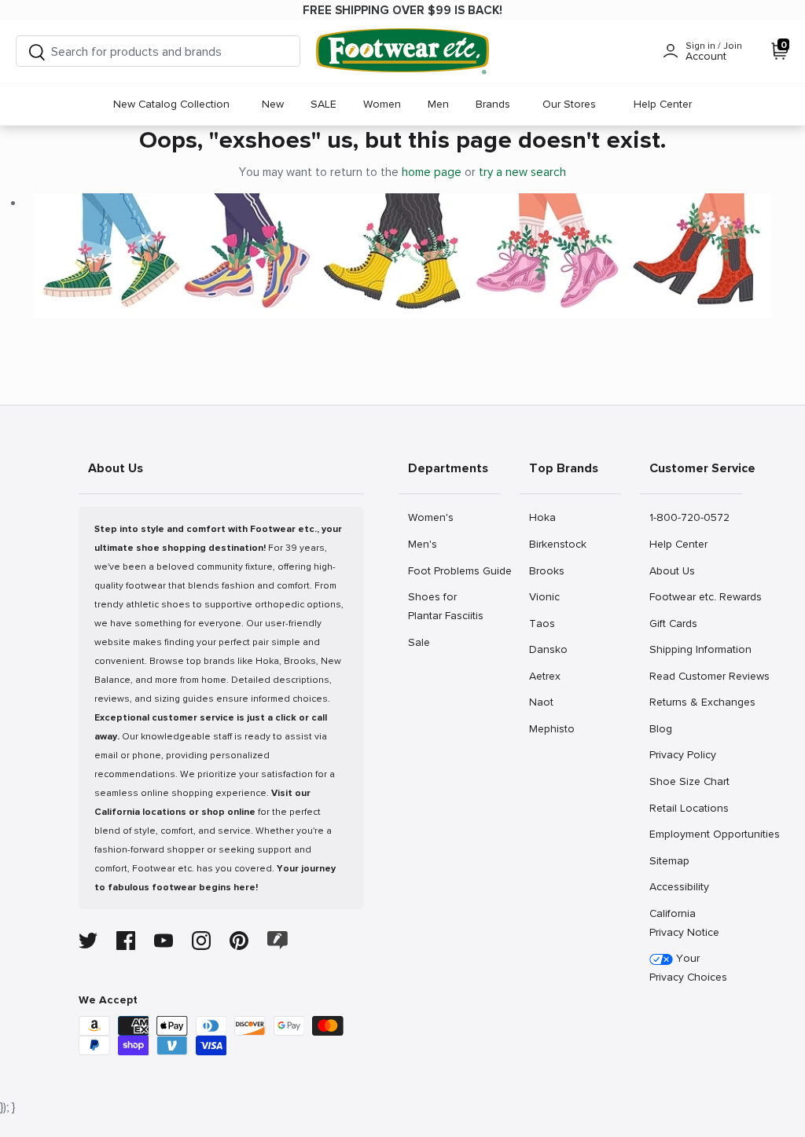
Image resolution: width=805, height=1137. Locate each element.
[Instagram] (201, 940)
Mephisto (551, 728)
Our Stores (569, 104)
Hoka (546, 517)
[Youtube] (163, 940)
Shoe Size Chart (689, 781)
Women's (430, 517)
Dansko (548, 649)
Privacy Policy (682, 754)
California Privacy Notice (684, 923)
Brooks (546, 570)
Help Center (663, 104)
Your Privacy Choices (688, 968)
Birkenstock (557, 544)
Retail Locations (689, 808)
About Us (672, 570)
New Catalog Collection (171, 104)
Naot (546, 702)
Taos (546, 623)
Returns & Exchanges (695, 702)
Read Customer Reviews (695, 676)
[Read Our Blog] (277, 940)
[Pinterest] (239, 940)
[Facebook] (125, 940)
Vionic (546, 596)
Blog (666, 728)
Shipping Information (695, 649)
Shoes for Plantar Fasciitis (445, 605)
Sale (425, 642)
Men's (425, 544)
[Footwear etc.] (402, 51)
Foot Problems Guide (454, 570)
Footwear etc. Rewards (695, 596)
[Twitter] (88, 940)
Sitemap (669, 860)
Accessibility (679, 886)
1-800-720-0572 (689, 517)
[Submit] (37, 51)
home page (431, 172)
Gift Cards (673, 623)
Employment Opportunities (695, 834)
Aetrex (546, 676)
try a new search (522, 172)
